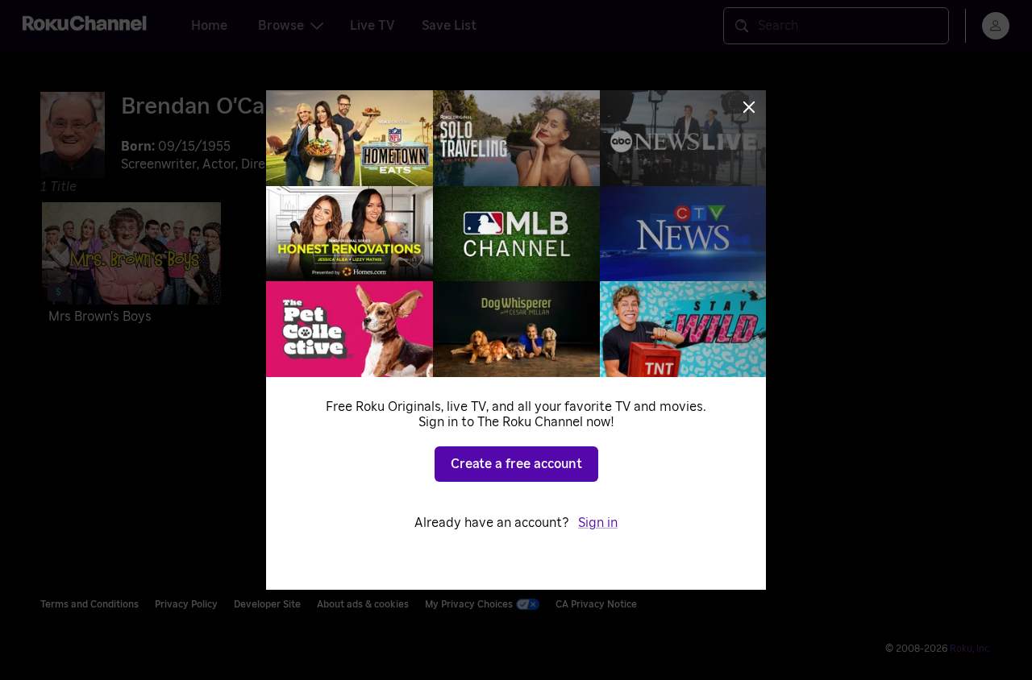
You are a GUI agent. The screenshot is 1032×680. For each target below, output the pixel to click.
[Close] (749, 107)
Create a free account (516, 464)
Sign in (598, 522)
